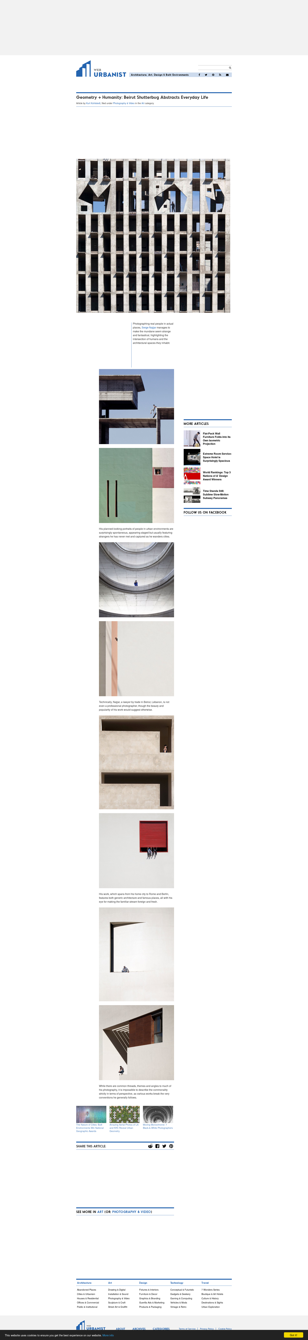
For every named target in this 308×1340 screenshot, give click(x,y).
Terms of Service (187, 1328)
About (120, 1328)
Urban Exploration (210, 1306)
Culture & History (210, 1298)
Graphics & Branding (149, 1298)
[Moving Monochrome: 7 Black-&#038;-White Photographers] (158, 1114)
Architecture (138, 74)
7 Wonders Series (210, 1289)
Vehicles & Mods (178, 1302)
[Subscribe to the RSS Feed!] (220, 75)
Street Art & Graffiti (117, 1306)
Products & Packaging (150, 1306)
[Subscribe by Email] (227, 75)
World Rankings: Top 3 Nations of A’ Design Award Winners (217, 475)
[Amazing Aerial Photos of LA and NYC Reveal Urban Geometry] (125, 1114)
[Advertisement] (154, 27)
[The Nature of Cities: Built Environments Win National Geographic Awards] (91, 1114)
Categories (161, 1328)
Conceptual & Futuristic (182, 1289)
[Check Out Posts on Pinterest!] (213, 75)
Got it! (293, 1335)
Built (168, 74)
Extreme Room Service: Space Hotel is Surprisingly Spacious (217, 457)
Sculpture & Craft (116, 1302)
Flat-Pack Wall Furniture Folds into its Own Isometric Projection (217, 439)
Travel (205, 1282)
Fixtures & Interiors (148, 1289)
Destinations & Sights (212, 1302)
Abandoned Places (86, 1289)
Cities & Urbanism (86, 1294)
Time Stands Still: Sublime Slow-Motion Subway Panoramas (216, 494)
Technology (176, 1282)
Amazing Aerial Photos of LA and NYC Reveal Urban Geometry (124, 1128)
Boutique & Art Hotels (212, 1294)
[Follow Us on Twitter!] (206, 75)
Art (150, 74)
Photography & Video (124, 103)
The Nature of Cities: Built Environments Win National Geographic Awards (90, 1128)
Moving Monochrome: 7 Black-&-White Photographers (158, 1126)
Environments (180, 74)
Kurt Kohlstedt (93, 103)
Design (158, 74)
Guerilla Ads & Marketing (151, 1302)
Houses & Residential (88, 1298)
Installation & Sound (118, 1294)
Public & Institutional (87, 1306)
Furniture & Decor (148, 1294)
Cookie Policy (225, 1328)
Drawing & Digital (116, 1289)
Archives (138, 1328)
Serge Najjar (149, 327)
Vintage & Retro (178, 1306)
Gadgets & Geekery (180, 1294)
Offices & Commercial (88, 1302)
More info (108, 1335)
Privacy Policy (207, 1328)
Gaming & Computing (181, 1298)
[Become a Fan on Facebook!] (199, 75)
